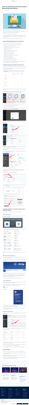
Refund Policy (9, 396)
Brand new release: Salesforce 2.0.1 (13, 375)
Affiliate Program (10, 394)
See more (25, 365)
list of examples (24, 228)
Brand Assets (9, 397)
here (2, 393)
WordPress (21, 374)
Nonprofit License (10, 395)
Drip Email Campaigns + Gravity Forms (8, 259)
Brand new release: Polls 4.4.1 (6, 375)
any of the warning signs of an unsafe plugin (16, 275)
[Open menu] (1, 1)
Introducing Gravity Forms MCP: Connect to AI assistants (23, 377)
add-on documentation (7, 185)
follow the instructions (6, 91)
